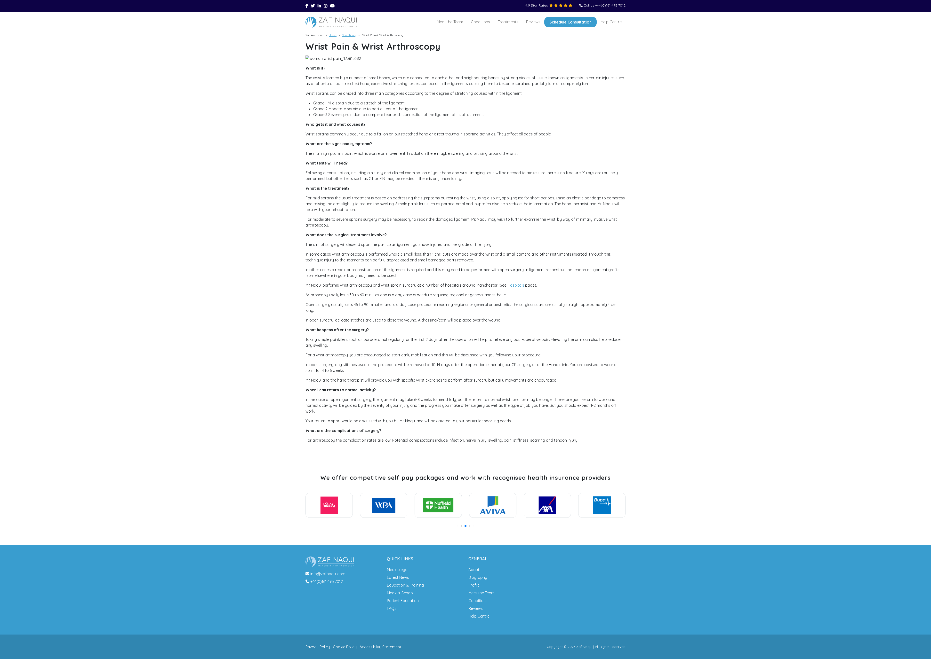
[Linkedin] (319, 5)
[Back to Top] (920, 648)
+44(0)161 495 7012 (326, 581)
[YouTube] (332, 5)
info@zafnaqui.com (327, 573)
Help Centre (611, 21)
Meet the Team (450, 21)
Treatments (508, 21)
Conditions (480, 21)
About (473, 569)
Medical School (400, 592)
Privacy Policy (317, 646)
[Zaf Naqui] (331, 22)
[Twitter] (313, 5)
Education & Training (405, 585)
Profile (474, 585)
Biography (477, 577)
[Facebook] (306, 5)
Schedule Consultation (570, 22)
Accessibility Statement (380, 646)
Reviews (533, 21)
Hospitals (515, 285)
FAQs (391, 608)
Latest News (398, 577)
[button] (461, 525)
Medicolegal (397, 569)
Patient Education (403, 600)
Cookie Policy (345, 646)
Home (333, 35)
